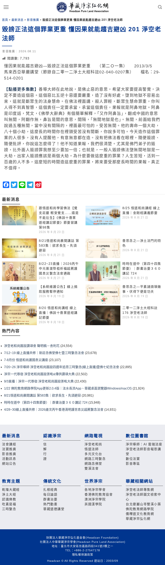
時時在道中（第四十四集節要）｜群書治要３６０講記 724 (141, 268)
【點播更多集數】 (21, 89)
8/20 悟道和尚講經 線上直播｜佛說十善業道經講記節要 (58, 312)
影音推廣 (33, 19)
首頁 (5, 19)
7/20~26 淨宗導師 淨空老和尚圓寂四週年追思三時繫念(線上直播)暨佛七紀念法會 (61, 367)
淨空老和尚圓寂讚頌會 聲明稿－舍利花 (32, 346)
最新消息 (17, 19)
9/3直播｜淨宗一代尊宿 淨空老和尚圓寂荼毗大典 (39, 381)
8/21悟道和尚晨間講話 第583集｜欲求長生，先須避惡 (59, 245)
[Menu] (6, 7)
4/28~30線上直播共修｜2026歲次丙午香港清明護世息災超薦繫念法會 (53, 409)
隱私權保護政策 (82, 554)
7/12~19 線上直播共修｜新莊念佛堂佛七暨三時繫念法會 (44, 353)
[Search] (160, 7)
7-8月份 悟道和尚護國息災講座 (26, 360)
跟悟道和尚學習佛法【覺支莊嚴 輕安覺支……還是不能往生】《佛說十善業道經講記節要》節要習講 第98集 (59, 217)
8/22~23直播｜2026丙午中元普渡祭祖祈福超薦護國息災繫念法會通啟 (59, 268)
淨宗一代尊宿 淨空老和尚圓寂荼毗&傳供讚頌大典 (39, 374)
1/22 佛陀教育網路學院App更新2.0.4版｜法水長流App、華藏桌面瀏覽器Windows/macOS (68, 388)
